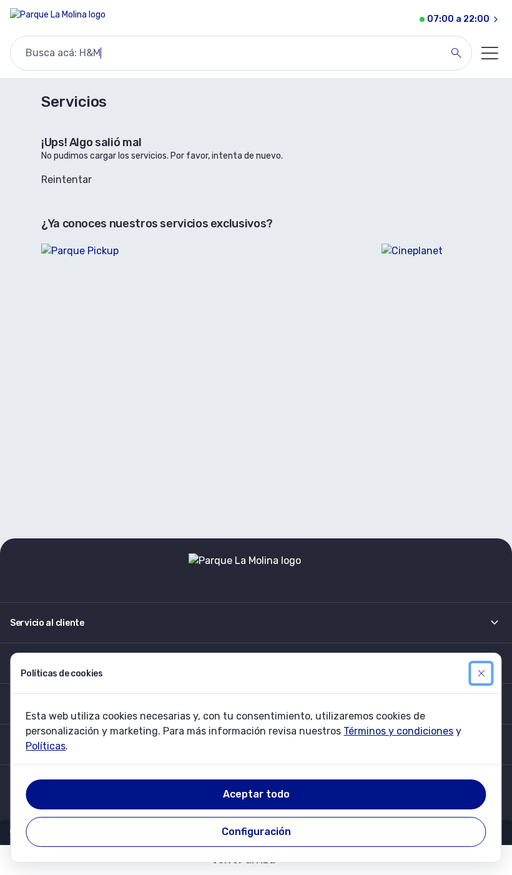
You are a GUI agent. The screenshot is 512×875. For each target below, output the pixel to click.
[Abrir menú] (489, 53)
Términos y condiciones (398, 731)
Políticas (46, 746)
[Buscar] (456, 53)
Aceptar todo (256, 794)
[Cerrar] (481, 673)
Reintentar (66, 179)
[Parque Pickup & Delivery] (204, 378)
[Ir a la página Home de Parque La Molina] (58, 19)
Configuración (256, 832)
